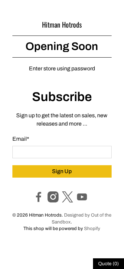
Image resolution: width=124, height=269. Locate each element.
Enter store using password (62, 68)
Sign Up (62, 171)
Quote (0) (108, 263)
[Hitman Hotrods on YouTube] (81, 200)
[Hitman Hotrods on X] (67, 200)
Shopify (92, 228)
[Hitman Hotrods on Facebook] (38, 200)
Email (20, 139)
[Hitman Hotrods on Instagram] (53, 200)
